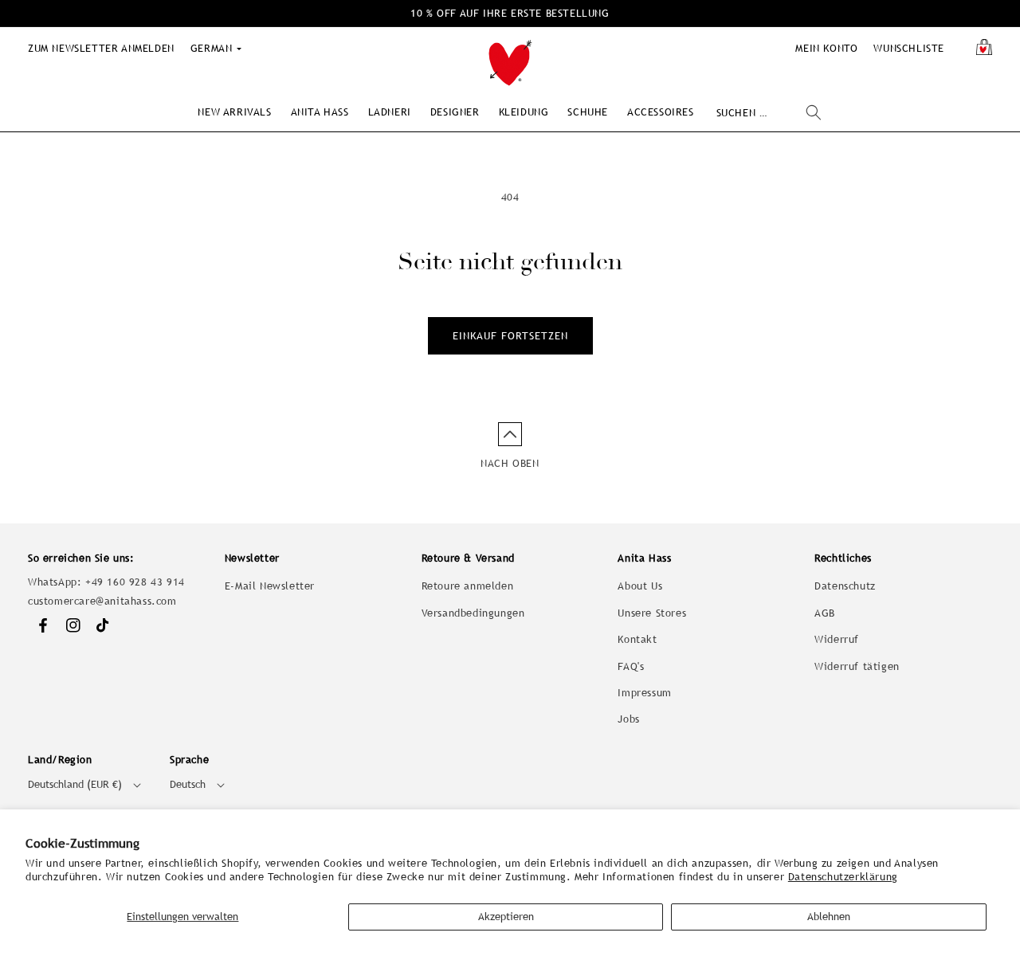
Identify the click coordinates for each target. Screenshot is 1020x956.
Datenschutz (845, 586)
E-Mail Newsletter (270, 586)
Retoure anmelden (468, 586)
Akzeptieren (506, 917)
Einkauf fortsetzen (510, 336)
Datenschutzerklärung (843, 877)
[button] (234, 112)
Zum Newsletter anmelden (101, 48)
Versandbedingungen (473, 613)
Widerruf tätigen (857, 666)
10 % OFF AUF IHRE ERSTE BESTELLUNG (509, 13)
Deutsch (188, 784)
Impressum (644, 693)
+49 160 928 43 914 (135, 582)
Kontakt (637, 639)
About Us (640, 586)
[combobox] (768, 113)
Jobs (628, 719)
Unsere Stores (652, 613)
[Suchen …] (813, 112)
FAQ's (631, 666)
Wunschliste (908, 48)
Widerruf (836, 639)
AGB (824, 613)
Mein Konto (826, 48)
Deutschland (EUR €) (75, 784)
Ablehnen (828, 917)
